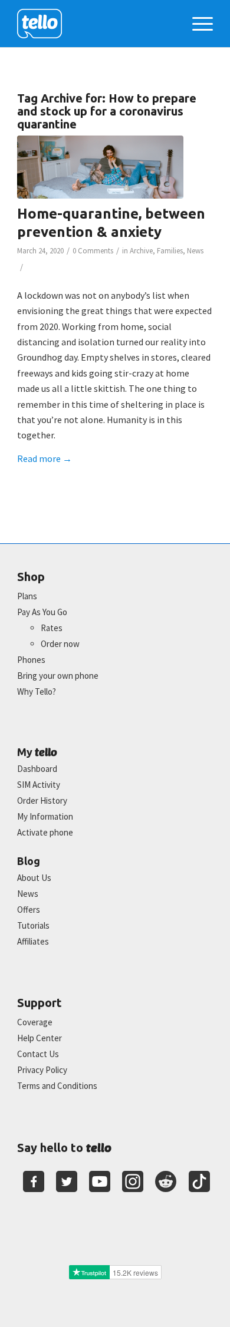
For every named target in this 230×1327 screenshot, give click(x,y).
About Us (34, 877)
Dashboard (37, 768)
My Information (45, 816)
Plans (27, 596)
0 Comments (93, 251)
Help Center (39, 1038)
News (195, 251)
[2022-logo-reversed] (95, 23)
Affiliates (33, 941)
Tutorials (33, 925)
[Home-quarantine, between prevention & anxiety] (100, 167)
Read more (44, 458)
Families (170, 251)
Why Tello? (36, 691)
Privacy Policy (42, 1069)
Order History (42, 800)
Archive (141, 251)
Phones (31, 659)
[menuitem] (196, 23)
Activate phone (45, 832)
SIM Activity (38, 784)
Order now (60, 643)
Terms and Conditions (57, 1085)
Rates (52, 627)
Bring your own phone (57, 675)
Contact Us (38, 1053)
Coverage (34, 1022)
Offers (28, 909)
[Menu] (196, 23)
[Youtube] (99, 1181)
